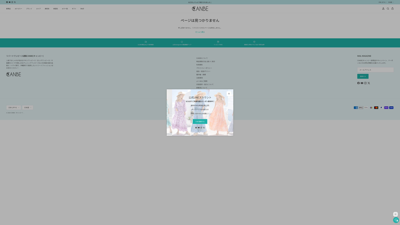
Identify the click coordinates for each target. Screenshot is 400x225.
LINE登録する (200, 121)
